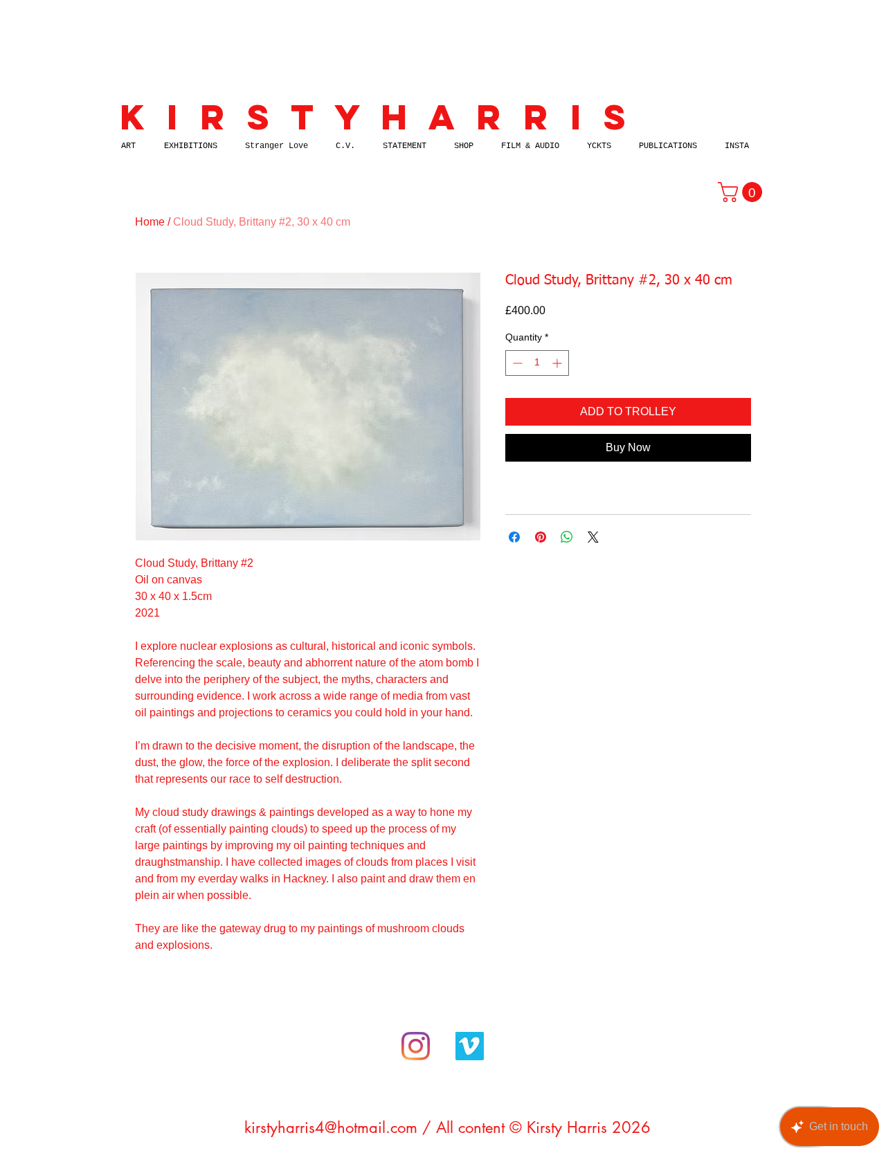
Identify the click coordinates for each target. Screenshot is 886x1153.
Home (150, 222)
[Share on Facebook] (514, 537)
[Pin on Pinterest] (540, 537)
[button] (742, 192)
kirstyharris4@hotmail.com (330, 1127)
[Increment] (558, 363)
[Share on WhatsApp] (567, 537)
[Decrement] (516, 363)
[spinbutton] (537, 363)
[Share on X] (593, 537)
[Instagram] (415, 1046)
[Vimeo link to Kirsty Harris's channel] (469, 1046)
